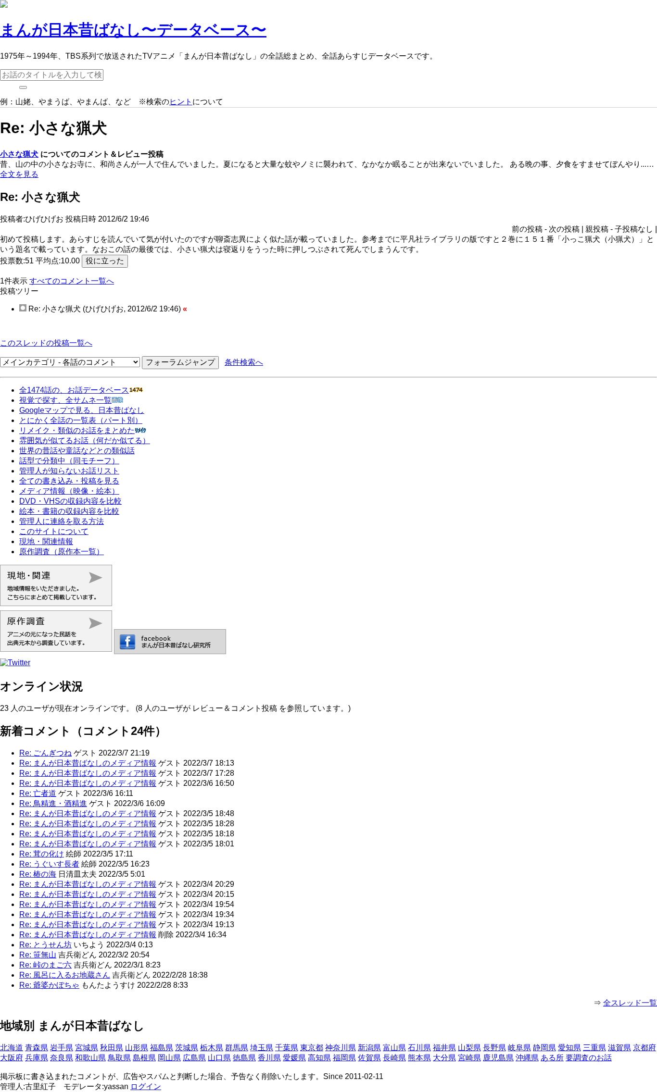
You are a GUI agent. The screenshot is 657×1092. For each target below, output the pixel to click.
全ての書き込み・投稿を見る (69, 481)
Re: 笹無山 (37, 955)
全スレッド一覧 (630, 1003)
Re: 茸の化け (41, 854)
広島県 (194, 1058)
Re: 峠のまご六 (45, 965)
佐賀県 (369, 1058)
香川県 (269, 1058)
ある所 (552, 1058)
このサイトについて (53, 531)
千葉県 (286, 1047)
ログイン (145, 1086)
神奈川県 (340, 1047)
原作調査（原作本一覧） (61, 551)
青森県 (36, 1047)
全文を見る (19, 174)
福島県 (161, 1047)
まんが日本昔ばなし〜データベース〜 (133, 29)
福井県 (444, 1047)
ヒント (180, 102)
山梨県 (469, 1047)
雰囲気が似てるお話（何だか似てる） (84, 440)
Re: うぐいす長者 (49, 864)
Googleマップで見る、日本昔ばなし (81, 410)
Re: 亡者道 (37, 793)
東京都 (311, 1047)
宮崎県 (469, 1058)
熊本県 (419, 1058)
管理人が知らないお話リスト (69, 471)
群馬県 (236, 1047)
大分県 (444, 1058)
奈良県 (61, 1058)
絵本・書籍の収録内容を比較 (69, 511)
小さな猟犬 (19, 154)
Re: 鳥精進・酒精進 (53, 803)
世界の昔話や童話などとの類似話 (77, 451)
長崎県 (394, 1058)
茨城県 (186, 1047)
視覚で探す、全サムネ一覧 (65, 400)
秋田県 (111, 1047)
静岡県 (544, 1047)
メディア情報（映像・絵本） (69, 491)
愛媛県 (294, 1058)
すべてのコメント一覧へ (71, 281)
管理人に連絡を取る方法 (61, 521)
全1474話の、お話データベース (74, 390)
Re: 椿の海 (37, 874)
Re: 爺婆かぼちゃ (49, 985)
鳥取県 (119, 1058)
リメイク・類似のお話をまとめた (77, 430)
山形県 (136, 1047)
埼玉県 (261, 1047)
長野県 (494, 1047)
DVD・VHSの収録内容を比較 (70, 501)
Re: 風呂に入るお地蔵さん (64, 975)
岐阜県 (519, 1047)
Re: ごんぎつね (45, 753)
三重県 (594, 1047)
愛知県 (569, 1047)
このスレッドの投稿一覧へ (46, 343)
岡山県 (169, 1058)
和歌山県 (90, 1058)
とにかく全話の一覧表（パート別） (80, 420)
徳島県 (244, 1058)
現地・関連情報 (46, 541)
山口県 (219, 1058)
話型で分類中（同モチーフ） (69, 461)
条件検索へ (244, 362)
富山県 (394, 1047)
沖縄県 (527, 1058)
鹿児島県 (498, 1058)
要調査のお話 (589, 1058)
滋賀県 (619, 1047)
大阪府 (11, 1058)
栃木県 (211, 1047)
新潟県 (369, 1047)
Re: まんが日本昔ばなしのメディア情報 (87, 763)
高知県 (319, 1058)
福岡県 (344, 1058)
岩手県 (61, 1047)
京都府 (644, 1047)
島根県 (144, 1058)
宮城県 (86, 1047)
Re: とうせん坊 (45, 945)
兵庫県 (36, 1058)
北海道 (11, 1047)
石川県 (419, 1047)
